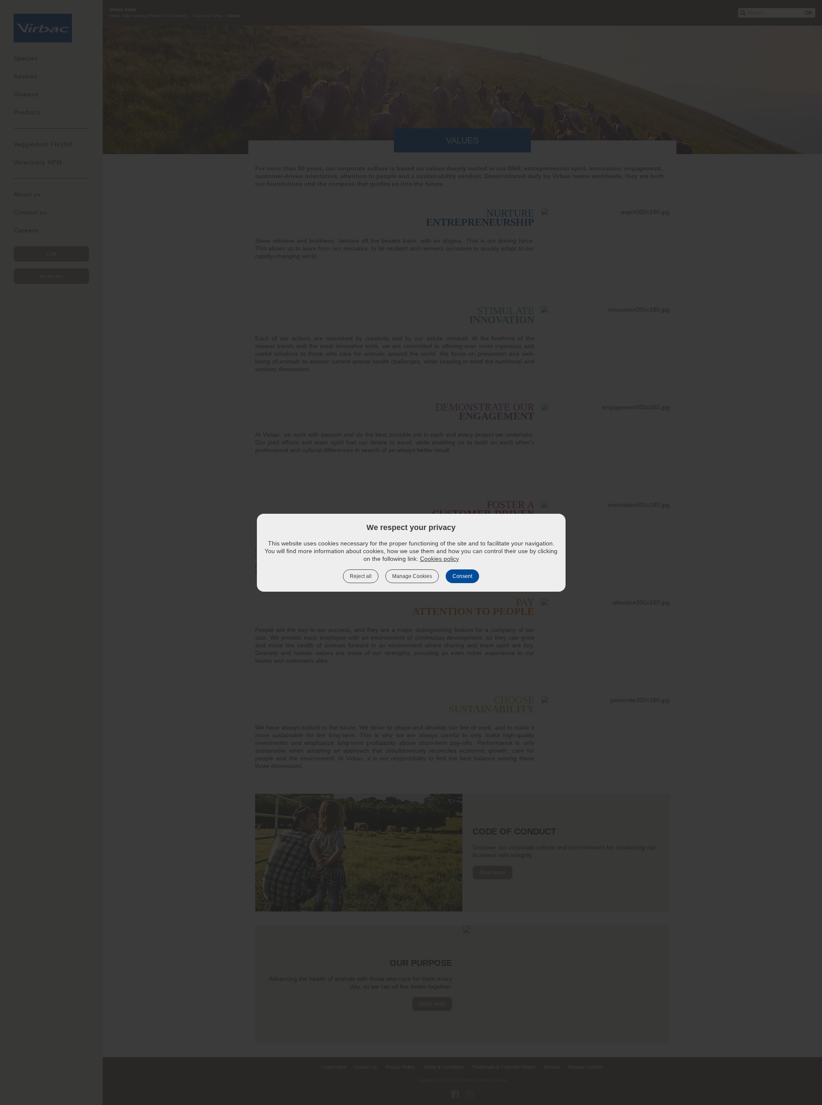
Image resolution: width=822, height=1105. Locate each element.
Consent (462, 576)
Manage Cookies (412, 576)
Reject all (361, 576)
